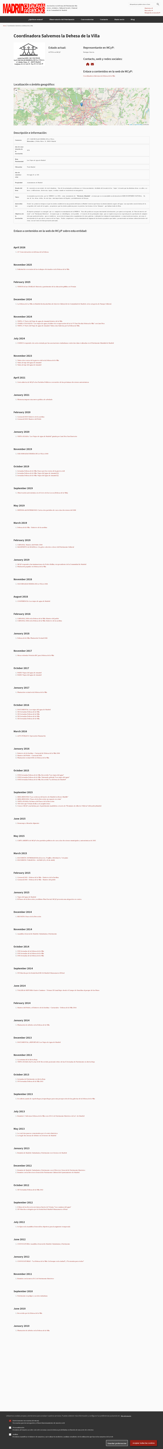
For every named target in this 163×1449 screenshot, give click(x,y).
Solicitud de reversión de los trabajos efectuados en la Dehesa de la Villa (43, 269)
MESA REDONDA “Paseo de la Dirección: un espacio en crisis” (39, 799)
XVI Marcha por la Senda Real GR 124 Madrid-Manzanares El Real (40, 973)
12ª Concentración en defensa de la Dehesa (33, 252)
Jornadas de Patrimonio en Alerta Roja (31, 1079)
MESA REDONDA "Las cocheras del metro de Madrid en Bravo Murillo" (42, 797)
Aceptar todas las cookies (144, 1443)
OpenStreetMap (139, 124)
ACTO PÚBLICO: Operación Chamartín (31, 736)
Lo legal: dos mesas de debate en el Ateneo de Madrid (36, 1135)
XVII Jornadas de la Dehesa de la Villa (30, 951)
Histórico (148, 8)
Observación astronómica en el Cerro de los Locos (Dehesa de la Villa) (42, 493)
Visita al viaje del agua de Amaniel (29, 363)
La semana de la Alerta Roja (27, 1059)
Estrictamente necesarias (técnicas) (26, 1421)
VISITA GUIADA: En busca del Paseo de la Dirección (35, 801)
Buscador (148, 10)
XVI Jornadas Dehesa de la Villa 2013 (30, 1081)
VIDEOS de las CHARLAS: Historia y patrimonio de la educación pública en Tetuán (46, 287)
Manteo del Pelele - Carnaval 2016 (29, 755)
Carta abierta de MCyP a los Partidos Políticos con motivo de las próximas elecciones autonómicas (53, 382)
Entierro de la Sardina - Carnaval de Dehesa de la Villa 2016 (38, 753)
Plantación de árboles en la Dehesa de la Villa (33, 1025)
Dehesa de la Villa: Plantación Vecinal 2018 (32, 638)
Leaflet (131, 124)
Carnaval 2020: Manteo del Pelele (29, 419)
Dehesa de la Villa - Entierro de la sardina (32, 527)
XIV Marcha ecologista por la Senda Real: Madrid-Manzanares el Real (42, 1209)
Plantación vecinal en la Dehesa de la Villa (32, 692)
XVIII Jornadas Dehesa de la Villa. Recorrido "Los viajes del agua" (40, 775)
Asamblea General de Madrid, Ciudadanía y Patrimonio (37, 934)
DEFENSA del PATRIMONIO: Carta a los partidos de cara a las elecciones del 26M (46, 510)
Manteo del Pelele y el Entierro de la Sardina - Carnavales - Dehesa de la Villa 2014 (46, 1008)
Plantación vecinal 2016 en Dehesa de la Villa (33, 758)
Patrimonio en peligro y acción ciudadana (32, 1296)
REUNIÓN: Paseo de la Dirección (29, 916)
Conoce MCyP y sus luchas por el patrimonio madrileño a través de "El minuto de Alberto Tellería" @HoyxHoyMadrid (59, 806)
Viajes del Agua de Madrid (26, 897)
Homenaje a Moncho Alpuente (28, 823)
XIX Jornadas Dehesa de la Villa (28, 712)
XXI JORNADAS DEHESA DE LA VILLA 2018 (32, 584)
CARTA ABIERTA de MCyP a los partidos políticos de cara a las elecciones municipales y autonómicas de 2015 (56, 840)
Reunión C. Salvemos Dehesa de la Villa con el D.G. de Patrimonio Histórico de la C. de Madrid (50, 1116)
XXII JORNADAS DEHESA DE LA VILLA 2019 (32, 454)
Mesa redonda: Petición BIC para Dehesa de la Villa (35, 655)
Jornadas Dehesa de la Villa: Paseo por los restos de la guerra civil (41, 471)
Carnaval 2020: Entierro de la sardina (30, 417)
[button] (81, 105)
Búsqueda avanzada (152, 13)
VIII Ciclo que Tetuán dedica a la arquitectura (33, 804)
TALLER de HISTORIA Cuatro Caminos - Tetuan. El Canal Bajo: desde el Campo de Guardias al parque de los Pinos (58, 990)
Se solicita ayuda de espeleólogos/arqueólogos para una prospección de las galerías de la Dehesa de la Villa (56, 1099)
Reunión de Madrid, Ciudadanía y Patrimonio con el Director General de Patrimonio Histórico (51, 1170)
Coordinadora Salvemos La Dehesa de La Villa (20, 26)
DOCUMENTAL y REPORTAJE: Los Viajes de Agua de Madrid (39, 1042)
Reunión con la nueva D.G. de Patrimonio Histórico (35, 1278)
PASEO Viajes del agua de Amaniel (29, 673)
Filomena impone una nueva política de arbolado (34, 399)
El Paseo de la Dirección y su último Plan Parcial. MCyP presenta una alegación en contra (49, 899)
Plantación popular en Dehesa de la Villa (31, 566)
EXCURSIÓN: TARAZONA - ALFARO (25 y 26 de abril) (36, 860)
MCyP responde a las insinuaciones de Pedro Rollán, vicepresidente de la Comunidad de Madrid (51, 564)
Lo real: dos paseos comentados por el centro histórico (37, 1133)
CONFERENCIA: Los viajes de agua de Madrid (33, 601)
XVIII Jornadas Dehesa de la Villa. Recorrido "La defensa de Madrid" (41, 779)
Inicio (4, 26)
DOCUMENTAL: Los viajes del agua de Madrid (34, 709)
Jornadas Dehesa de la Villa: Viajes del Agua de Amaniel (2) (38, 473)
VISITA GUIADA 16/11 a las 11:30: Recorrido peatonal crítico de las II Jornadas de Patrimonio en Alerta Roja (56, 1062)
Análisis (15, 1434)
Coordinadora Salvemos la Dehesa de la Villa (99, 76)
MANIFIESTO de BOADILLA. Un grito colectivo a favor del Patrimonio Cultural (45, 547)
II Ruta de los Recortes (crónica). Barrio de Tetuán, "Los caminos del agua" (44, 1207)
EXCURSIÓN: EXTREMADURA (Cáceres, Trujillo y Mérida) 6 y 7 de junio (42, 858)
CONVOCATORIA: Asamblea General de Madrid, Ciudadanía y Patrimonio (43, 1244)
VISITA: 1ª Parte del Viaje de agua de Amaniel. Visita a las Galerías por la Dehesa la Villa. (48, 326)
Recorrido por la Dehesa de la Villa (29, 1313)
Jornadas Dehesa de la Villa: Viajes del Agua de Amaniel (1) (37, 475)
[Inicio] (24, 8)
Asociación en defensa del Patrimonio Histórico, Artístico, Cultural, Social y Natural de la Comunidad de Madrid (62, 8)
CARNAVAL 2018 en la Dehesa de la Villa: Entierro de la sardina (39, 621)
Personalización (18, 1427)
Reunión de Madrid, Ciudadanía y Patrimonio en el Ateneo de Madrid (42, 1153)
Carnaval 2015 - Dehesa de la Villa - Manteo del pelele (36, 880)
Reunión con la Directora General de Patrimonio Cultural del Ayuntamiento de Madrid (48, 1172)
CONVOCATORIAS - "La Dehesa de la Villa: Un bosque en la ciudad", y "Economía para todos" (50, 1261)
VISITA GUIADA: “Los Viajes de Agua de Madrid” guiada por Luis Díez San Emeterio (47, 436)
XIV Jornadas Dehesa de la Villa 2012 (30, 1190)
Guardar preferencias (117, 1443)
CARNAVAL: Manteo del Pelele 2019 (29, 545)
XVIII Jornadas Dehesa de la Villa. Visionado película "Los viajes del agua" (43, 777)
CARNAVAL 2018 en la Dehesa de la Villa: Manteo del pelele (38, 618)
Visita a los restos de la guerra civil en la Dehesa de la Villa (38, 360)
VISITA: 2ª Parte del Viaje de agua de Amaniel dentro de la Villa (39, 321)
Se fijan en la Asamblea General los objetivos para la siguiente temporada (43, 1227)
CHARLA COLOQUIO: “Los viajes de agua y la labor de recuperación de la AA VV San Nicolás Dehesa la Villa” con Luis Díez (61, 323)
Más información (126, 1416)
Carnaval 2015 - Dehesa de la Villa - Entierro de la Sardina (38, 877)
